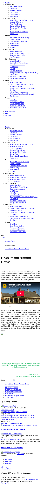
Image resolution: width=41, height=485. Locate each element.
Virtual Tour (14, 34)
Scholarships (14, 16)
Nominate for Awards (17, 55)
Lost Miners (14, 67)
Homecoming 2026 (7, 410)
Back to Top (5, 483)
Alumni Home (10, 241)
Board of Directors (16, 6)
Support (8, 115)
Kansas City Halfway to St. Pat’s (12, 423)
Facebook (8, 459)
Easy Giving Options (17, 102)
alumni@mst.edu (32, 479)
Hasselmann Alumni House (13, 429)
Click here (20, 454)
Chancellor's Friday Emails (19, 63)
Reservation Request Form (19, 32)
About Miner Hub (16, 82)
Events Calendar (15, 39)
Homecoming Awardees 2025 (20, 53)
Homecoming (14, 43)
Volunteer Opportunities (18, 76)
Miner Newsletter (16, 71)
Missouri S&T (6, 469)
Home (7, 3)
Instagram (8, 461)
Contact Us (13, 8)
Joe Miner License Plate (18, 108)
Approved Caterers (16, 22)
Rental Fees (14, 30)
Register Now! (10, 111)
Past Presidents (15, 57)
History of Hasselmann (17, 26)
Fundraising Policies (17, 104)
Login (7, 113)
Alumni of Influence (17, 51)
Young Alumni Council (18, 78)
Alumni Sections (15, 61)
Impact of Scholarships (17, 106)
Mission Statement (16, 10)
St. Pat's (12, 47)
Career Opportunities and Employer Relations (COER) (22, 85)
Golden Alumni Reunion (18, 41)
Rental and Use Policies (18, 28)
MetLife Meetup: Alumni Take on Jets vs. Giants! (18, 416)
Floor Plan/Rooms (16, 24)
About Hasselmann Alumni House (21, 20)
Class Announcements (17, 65)
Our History (14, 12)
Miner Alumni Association (19, 92)
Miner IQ (13, 69)
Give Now (13, 100)
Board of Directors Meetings (19, 38)
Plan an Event (14, 45)
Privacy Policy (15, 14)
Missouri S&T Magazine (12, 447)
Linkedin (8, 463)
